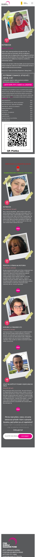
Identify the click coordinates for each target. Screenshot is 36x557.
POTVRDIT (25, 436)
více (18, 228)
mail (11, 97)
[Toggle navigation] (32, 3)
